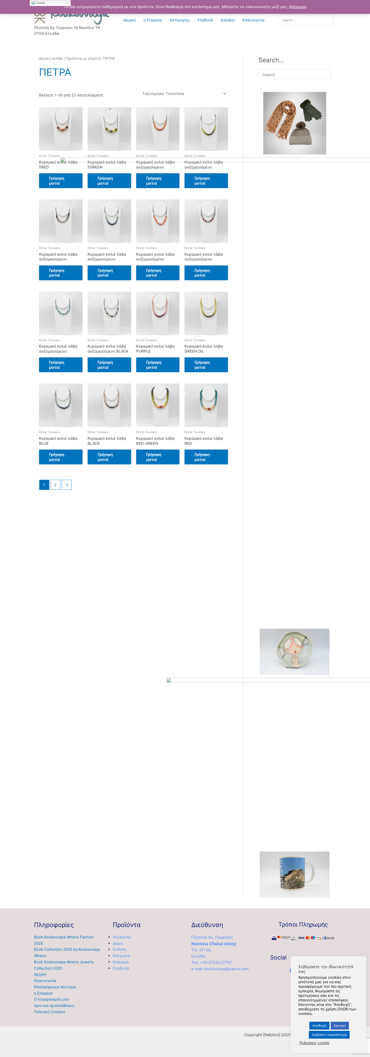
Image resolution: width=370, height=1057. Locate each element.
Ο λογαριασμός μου (51, 999)
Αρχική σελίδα (51, 58)
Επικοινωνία (253, 20)
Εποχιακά (121, 955)
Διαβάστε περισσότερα (329, 1035)
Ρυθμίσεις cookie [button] (314, 1043)
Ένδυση (119, 949)
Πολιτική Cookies (49, 1011)
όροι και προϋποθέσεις (54, 1005)
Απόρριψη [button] (298, 6)
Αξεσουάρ (122, 937)
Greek (40, 3)
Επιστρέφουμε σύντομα (55, 986)
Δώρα (118, 943)
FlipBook (205, 20)
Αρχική (129, 20)
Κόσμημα (121, 962)
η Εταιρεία (152, 20)
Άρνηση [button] (340, 1026)
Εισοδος (228, 20)
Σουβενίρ (121, 968)
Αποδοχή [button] (319, 1026)
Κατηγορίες (180, 20)
